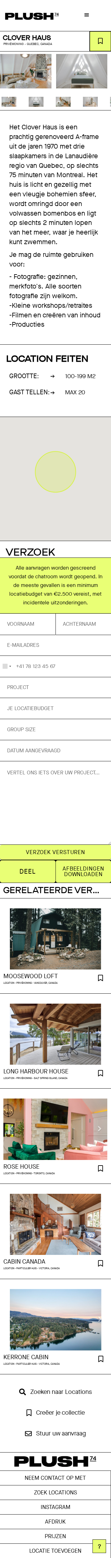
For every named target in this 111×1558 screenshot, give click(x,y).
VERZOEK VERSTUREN (55, 852)
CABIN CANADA (24, 1261)
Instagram (55, 1507)
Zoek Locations (55, 1492)
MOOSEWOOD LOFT (30, 976)
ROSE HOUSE (21, 1166)
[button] (86, 14)
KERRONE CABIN (25, 1357)
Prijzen (55, 1536)
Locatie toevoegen (55, 1551)
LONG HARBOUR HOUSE (35, 1071)
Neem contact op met (55, 1478)
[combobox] (6, 666)
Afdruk (55, 1521)
